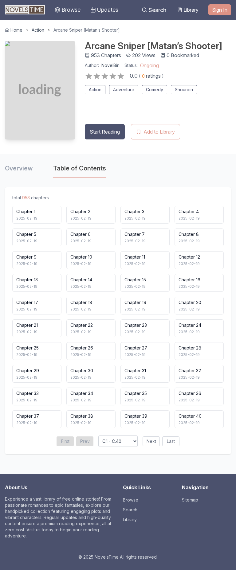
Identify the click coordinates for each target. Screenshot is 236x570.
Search (157, 10)
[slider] (105, 76)
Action (38, 30)
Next (151, 441)
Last (171, 441)
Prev (85, 441)
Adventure (123, 89)
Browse (130, 499)
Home (16, 30)
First (65, 441)
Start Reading (105, 132)
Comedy (154, 89)
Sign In (219, 10)
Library (191, 10)
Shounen (184, 89)
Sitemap (190, 499)
